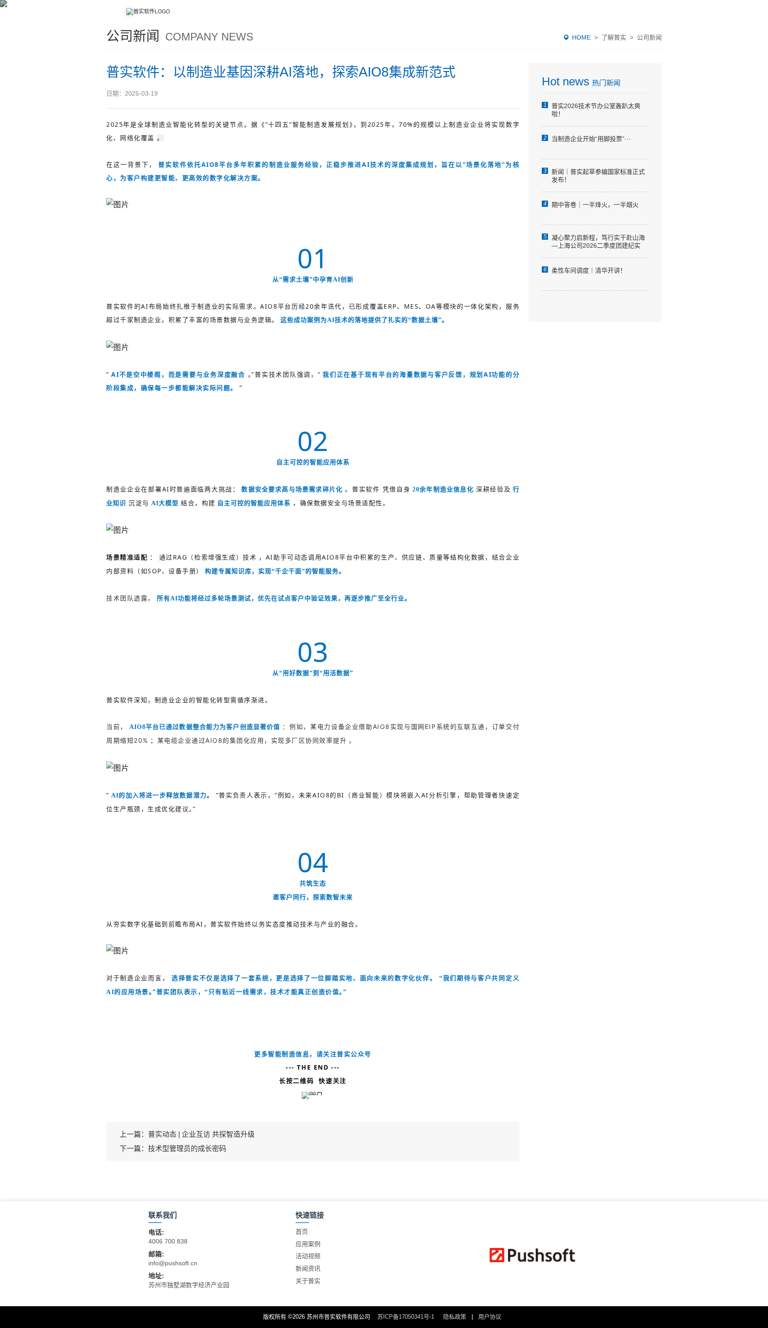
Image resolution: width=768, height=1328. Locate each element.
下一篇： (173, 1148)
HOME (581, 37)
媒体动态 (586, 17)
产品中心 (414, 17)
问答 (635, 17)
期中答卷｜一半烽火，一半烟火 (595, 204)
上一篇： (187, 1134)
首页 (302, 1231)
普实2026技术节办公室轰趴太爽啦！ (596, 109)
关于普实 (308, 1280)
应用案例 (308, 1244)
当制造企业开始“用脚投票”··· (591, 138)
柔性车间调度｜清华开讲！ (589, 270)
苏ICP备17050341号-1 (405, 1316)
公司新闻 (649, 37)
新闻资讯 (308, 1268)
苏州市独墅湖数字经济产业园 (188, 1284)
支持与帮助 (528, 17)
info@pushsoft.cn (172, 1263)
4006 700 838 (168, 1241)
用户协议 (489, 1316)
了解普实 (613, 37)
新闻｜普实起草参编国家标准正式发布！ (598, 175)
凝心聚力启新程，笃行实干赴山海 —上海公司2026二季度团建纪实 (598, 241)
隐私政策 (454, 1316)
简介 (366, 17)
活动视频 (308, 1256)
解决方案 (469, 17)
